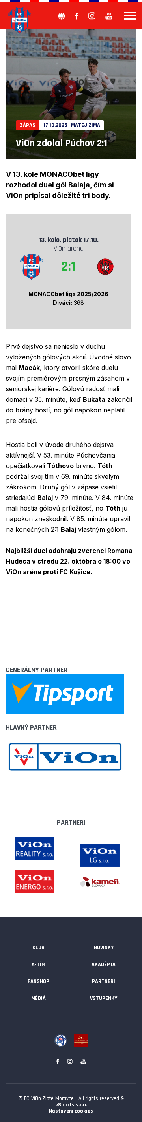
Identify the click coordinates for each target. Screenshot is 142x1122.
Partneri (103, 981)
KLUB (38, 947)
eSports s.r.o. (71, 1105)
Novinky (104, 947)
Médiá (38, 998)
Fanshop (38, 981)
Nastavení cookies (71, 1111)
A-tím (38, 964)
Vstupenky (103, 998)
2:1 (68, 267)
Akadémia (104, 964)
